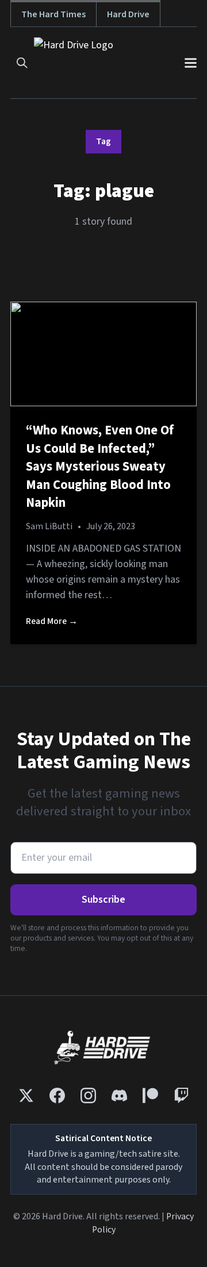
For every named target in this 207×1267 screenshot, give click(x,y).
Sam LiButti (49, 526)
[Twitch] (181, 1095)
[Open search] (22, 63)
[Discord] (119, 1095)
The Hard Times (53, 14)
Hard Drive (128, 14)
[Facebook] (57, 1095)
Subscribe (103, 899)
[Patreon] (150, 1095)
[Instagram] (88, 1095)
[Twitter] (26, 1095)
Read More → (52, 621)
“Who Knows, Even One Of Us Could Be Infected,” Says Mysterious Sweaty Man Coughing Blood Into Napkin (100, 466)
